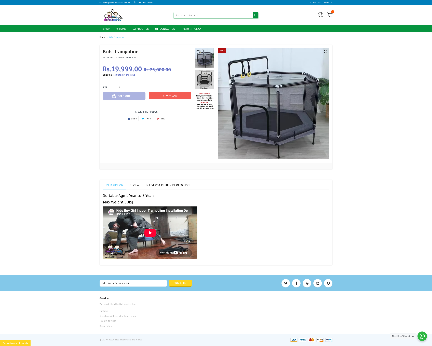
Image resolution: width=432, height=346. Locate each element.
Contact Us (315, 2)
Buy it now (170, 96)
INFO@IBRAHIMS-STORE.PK (116, 2)
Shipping (107, 74)
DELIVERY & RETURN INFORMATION (168, 185)
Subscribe (180, 283)
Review (134, 185)
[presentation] (224, 103)
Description (114, 185)
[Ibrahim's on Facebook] (296, 283)
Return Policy (106, 326)
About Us (328, 2)
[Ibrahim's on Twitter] (285, 283)
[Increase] (126, 87)
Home (102, 37)
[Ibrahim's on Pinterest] (307, 283)
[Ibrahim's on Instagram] (317, 283)
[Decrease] (113, 87)
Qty (105, 87)
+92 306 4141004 (145, 2)
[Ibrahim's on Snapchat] (328, 283)
